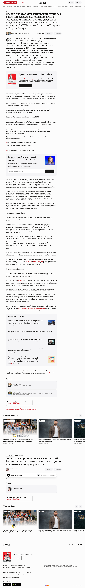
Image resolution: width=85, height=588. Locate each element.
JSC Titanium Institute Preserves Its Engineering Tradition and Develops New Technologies (18, 440)
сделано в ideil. (77, 585)
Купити (25, 85)
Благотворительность (29, 574)
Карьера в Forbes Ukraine (9, 567)
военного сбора (38, 261)
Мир (54, 6)
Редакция (28, 572)
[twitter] (69, 544)
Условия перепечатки (8, 570)
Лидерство (65, 6)
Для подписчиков (8, 6)
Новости (16, 6)
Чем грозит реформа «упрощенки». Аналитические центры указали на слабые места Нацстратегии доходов (30, 332)
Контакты (5, 565)
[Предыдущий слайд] (76, 506)
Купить (17, 558)
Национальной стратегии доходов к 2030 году (31, 308)
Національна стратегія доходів (13, 409)
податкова (34, 409)
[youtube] (81, 544)
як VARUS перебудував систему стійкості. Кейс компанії (55, 440)
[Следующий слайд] (80, 415)
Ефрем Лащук (25, 33)
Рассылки (18, 570)
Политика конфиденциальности (11, 572)
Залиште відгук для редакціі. (13, 403)
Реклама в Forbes (17, 574)
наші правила (50, 372)
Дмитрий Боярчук (16, 33)
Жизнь (59, 6)
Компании (23, 6)
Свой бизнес (43, 6)
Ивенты (28, 567)
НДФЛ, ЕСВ (29, 261)
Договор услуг (20, 567)
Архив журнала (7, 574)
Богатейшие (78, 6)
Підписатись (50, 171)
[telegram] (78, 544)
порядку (20, 280)
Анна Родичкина (14, 468)
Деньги (29, 6)
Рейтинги (71, 6)
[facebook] (72, 544)
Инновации (36, 6)
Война (50, 6)
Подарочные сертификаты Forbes (11, 577)
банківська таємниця (26, 409)
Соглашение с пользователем (17, 565)
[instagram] (75, 544)
